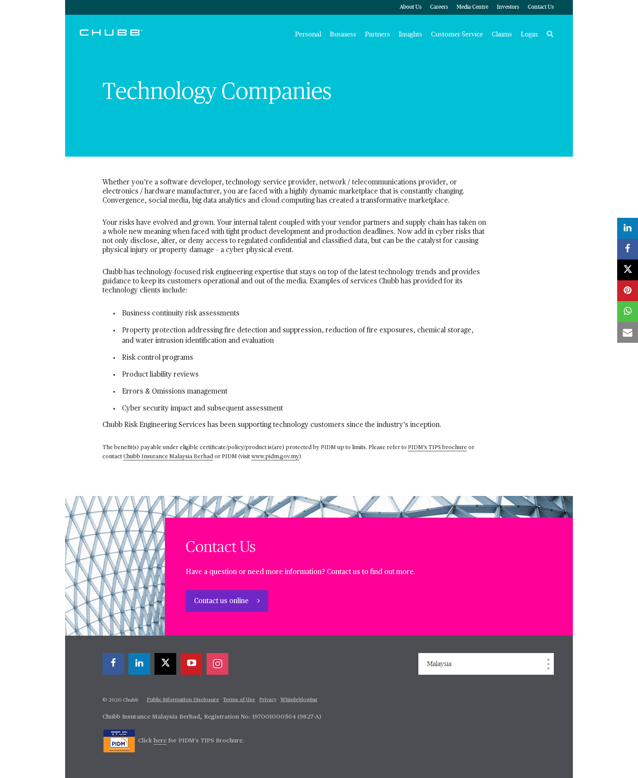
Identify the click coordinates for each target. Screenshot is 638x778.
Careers (439, 7)
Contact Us (541, 7)
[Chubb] (111, 32)
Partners (377, 34)
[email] (627, 332)
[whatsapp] (627, 311)
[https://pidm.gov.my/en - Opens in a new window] (119, 741)
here (160, 741)
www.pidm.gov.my (275, 457)
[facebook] (113, 664)
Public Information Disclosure (183, 699)
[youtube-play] (191, 664)
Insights (410, 34)
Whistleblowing (299, 699)
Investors (508, 7)
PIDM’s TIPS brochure (437, 447)
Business (343, 34)
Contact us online (222, 601)
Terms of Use (239, 699)
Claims (502, 34)
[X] (165, 664)
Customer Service (457, 34)
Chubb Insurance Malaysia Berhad (168, 457)
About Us (410, 7)
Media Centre (472, 7)
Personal (308, 34)
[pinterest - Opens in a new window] (627, 290)
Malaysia (439, 663)
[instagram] (217, 664)
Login (529, 34)
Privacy (267, 699)
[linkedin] (139, 664)
